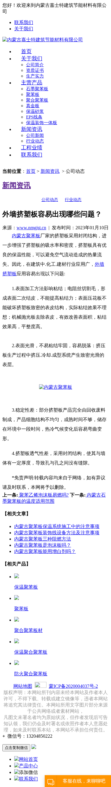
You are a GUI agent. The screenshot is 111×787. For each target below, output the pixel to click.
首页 (26, 51)
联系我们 (23, 22)
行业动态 (35, 141)
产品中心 (28, 765)
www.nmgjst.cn (31, 227)
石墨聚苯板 (37, 88)
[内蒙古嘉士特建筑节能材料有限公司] (42, 40)
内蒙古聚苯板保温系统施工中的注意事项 (56, 526)
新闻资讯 (31, 129)
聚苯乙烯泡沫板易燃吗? (43, 494)
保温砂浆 (35, 111)
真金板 (32, 105)
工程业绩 (31, 148)
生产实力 (35, 76)
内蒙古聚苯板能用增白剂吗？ (45, 551)
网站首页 (28, 759)
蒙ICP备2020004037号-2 (73, 686)
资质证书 (35, 70)
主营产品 (31, 83)
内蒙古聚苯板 (26, 235)
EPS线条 (34, 117)
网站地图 (22, 686)
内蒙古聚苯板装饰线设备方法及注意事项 (56, 532)
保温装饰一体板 (41, 122)
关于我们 (23, 28)
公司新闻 (35, 135)
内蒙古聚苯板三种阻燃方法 (42, 538)
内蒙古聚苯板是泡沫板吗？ (42, 545)
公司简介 (35, 64)
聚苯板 (32, 94)
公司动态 (49, 199)
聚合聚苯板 (37, 100)
